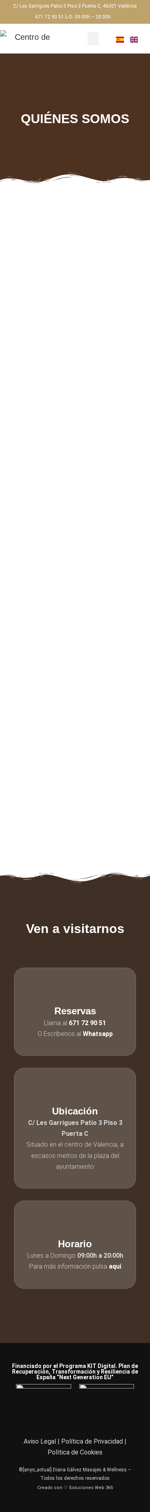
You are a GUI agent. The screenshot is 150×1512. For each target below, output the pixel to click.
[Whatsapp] (92, 1420)
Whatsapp (98, 1034)
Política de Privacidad (92, 1441)
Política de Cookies (75, 1452)
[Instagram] (75, 1420)
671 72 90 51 (49, 17)
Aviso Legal (40, 1441)
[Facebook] (59, 1420)
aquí (115, 1266)
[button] (93, 38)
